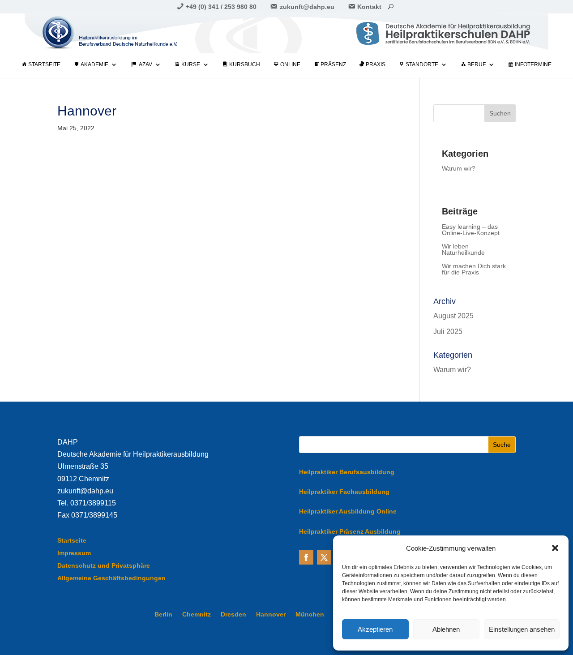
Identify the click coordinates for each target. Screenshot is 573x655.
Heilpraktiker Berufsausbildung (346, 471)
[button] (555, 548)
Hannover (271, 614)
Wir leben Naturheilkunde (463, 249)
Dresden (233, 614)
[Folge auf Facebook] (306, 557)
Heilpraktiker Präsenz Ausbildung (350, 531)
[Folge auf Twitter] (324, 557)
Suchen (500, 113)
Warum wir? (458, 168)
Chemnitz (196, 614)
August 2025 (453, 316)
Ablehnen (446, 629)
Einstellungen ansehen (522, 629)
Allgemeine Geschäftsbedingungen (111, 578)
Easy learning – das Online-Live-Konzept (471, 229)
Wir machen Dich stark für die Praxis (474, 269)
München (309, 614)
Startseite (71, 540)
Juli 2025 (447, 331)
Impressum (74, 553)
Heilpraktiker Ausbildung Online (348, 511)
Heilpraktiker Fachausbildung (344, 491)
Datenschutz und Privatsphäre (103, 565)
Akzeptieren (375, 629)
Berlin (163, 614)
